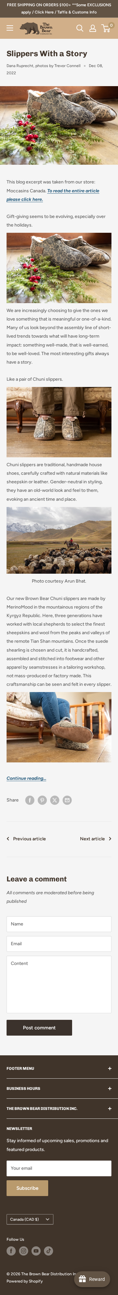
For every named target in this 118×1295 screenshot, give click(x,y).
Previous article (29, 839)
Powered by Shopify (25, 1281)
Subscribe (27, 1188)
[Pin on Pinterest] (42, 800)
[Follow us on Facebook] (11, 1251)
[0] (106, 28)
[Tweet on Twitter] (54, 800)
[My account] (92, 28)
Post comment (39, 1028)
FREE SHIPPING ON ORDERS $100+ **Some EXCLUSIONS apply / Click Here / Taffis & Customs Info (59, 8)
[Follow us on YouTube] (36, 1251)
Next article (92, 839)
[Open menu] (10, 28)
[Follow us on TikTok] (48, 1251)
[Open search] (80, 28)
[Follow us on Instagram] (23, 1251)
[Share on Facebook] (29, 800)
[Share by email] (67, 800)
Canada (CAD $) (24, 1219)
